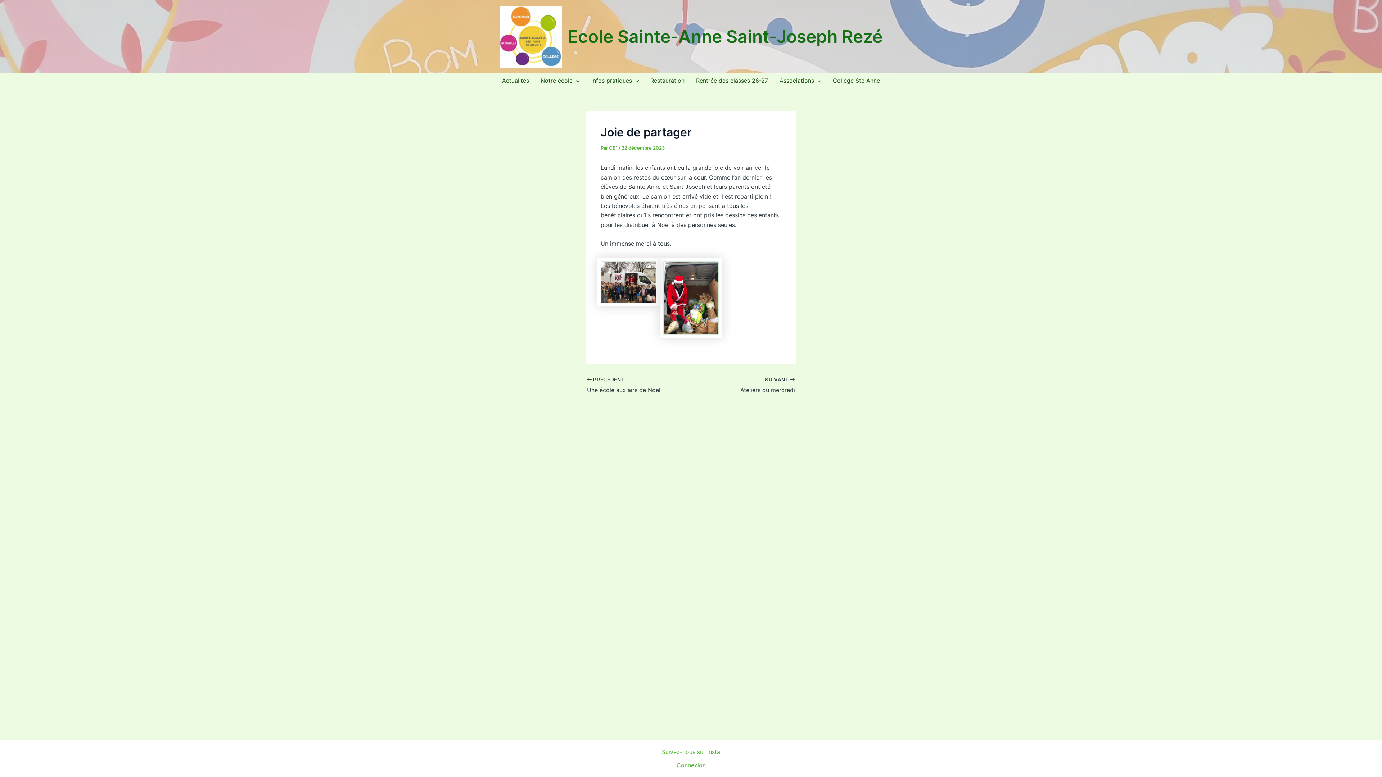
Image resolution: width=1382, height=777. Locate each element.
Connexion (691, 765)
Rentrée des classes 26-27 (732, 80)
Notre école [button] (557, 80)
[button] (576, 80)
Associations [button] (797, 80)
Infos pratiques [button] (611, 80)
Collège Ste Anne (856, 80)
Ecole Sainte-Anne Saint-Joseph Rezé (725, 36)
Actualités (515, 80)
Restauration (667, 80)
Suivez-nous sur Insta (691, 751)
